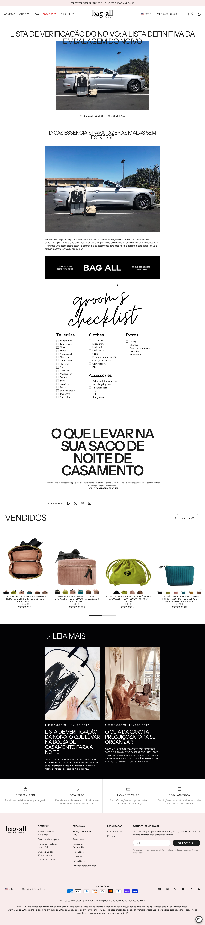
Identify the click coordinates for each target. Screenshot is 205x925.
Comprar (9, 14)
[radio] (6, 590)
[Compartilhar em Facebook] (68, 503)
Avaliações (78, 851)
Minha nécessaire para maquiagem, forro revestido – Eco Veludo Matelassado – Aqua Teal (180, 599)
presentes (156, 906)
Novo (36, 14)
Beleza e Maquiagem (48, 839)
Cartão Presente (46, 859)
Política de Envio (136, 900)
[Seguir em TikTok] (190, 888)
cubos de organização (138, 906)
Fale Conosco (79, 839)
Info (71, 14)
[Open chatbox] (199, 919)
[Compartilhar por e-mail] (90, 503)
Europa (111, 836)
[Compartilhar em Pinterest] (82, 503)
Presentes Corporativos (79, 846)
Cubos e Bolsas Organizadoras (45, 853)
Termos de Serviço (93, 900)
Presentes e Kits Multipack (46, 833)
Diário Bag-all (80, 861)
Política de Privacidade (71, 900)
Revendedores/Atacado (84, 865)
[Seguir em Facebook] (159, 888)
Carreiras (77, 856)
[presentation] (201, 591)
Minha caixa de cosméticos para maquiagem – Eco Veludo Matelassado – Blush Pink (77, 599)
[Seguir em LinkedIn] (198, 888)
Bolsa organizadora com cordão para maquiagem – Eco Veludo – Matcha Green (128, 599)
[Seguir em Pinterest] (175, 888)
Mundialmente (114, 831)
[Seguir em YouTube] (183, 888)
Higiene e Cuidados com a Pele (47, 846)
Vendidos (24, 14)
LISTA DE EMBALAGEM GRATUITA (102, 488)
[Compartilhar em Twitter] (75, 503)
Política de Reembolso (115, 900)
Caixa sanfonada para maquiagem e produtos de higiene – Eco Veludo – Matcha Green (25, 599)
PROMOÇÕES (49, 14)
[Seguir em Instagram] (167, 888)
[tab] (25, 518)
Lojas (63, 14)
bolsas (95, 906)
